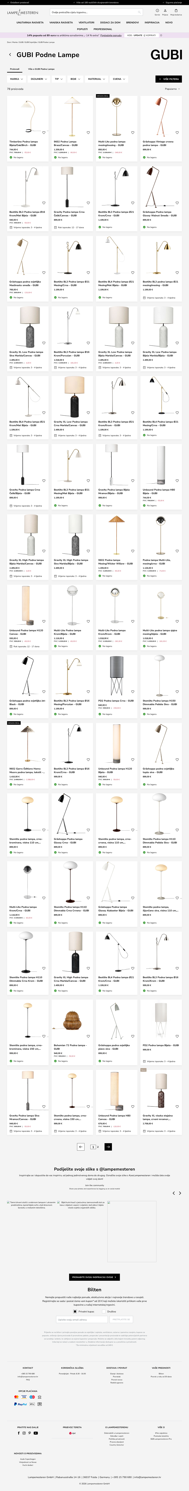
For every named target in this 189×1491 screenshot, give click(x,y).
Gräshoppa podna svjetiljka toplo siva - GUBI (158, 770)
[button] (44, 133)
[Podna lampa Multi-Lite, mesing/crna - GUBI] (161, 547)
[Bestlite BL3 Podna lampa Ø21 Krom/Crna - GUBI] (116, 198)
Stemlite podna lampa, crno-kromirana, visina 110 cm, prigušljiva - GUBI (26, 840)
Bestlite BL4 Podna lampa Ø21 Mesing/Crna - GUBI (160, 423)
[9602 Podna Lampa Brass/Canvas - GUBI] (72, 128)
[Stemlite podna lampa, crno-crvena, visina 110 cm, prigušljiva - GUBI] (116, 825)
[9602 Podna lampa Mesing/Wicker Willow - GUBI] (116, 547)
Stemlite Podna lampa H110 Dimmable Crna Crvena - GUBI (71, 908)
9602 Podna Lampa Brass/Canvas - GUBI (66, 143)
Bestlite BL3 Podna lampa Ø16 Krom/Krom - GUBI (160, 979)
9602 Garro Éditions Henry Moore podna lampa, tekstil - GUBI (26, 770)
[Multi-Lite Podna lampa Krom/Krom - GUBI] (116, 617)
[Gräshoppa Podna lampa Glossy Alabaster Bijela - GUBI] (116, 894)
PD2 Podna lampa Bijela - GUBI (161, 1045)
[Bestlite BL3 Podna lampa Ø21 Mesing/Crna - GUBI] (72, 269)
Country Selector (117, 1445)
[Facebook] (19, 1433)
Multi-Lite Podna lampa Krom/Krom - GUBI (112, 632)
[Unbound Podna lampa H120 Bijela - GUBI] (116, 756)
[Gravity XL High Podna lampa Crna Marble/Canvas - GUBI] (72, 963)
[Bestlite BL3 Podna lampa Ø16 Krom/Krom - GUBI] (161, 963)
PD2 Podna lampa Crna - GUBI (116, 700)
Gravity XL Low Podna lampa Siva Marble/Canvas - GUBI (26, 353)
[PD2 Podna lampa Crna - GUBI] (116, 686)
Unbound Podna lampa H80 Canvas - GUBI (114, 1117)
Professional (103, 29)
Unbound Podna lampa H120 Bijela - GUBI (115, 770)
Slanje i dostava (116, 1373)
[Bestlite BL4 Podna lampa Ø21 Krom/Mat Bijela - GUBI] (28, 407)
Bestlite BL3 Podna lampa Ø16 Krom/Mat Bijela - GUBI (27, 213)
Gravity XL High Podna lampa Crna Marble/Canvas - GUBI (71, 979)
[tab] (16, 79)
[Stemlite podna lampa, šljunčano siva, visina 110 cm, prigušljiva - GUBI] (161, 894)
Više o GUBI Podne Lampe (41, 69)
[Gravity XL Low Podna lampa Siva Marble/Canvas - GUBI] (28, 338)
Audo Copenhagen (28, 1459)
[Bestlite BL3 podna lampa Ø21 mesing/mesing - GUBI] (161, 269)
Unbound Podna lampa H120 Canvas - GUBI (26, 632)
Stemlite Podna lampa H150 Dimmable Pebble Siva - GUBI (160, 702)
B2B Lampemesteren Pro (161, 1439)
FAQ (28, 1379)
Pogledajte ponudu (111, 35)
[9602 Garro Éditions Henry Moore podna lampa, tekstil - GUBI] (28, 756)
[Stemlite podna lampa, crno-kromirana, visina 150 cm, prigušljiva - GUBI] (28, 1032)
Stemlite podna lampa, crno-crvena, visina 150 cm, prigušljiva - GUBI (70, 1117)
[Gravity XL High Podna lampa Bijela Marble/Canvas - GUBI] (28, 547)
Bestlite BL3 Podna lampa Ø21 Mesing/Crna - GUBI (71, 283)
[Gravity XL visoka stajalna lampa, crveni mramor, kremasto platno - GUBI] (161, 1102)
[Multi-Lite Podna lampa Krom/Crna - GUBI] (28, 894)
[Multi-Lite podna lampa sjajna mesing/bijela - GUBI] (161, 617)
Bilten (161, 1373)
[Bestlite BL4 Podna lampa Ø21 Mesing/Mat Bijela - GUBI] (116, 269)
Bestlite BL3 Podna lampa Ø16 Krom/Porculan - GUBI (71, 353)
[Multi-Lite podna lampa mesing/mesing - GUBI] (116, 128)
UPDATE (141, 35)
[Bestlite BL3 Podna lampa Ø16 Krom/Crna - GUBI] (72, 756)
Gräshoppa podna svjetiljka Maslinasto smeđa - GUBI (25, 283)
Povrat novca (116, 1379)
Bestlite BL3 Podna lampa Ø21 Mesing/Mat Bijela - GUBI (71, 491)
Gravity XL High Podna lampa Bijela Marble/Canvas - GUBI (26, 561)
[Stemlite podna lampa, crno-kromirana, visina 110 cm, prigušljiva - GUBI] (28, 825)
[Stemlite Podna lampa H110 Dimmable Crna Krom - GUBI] (28, 963)
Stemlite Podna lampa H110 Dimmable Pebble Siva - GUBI (160, 840)
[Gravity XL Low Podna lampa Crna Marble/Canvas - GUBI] (72, 407)
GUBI (21, 42)
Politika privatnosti (117, 1439)
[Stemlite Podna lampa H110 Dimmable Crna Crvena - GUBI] (72, 894)
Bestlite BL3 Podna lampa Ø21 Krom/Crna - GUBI (116, 213)
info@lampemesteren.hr (28, 1376)
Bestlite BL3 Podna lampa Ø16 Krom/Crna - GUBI (71, 770)
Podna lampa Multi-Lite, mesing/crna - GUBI (157, 561)
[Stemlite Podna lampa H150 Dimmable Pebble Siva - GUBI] (161, 686)
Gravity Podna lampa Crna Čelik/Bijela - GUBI (24, 491)
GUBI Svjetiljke (31, 42)
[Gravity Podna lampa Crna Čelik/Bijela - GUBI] (28, 477)
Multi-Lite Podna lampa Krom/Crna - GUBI (23, 908)
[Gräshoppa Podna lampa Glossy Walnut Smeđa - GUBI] (161, 198)
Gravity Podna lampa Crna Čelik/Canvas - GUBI (69, 213)
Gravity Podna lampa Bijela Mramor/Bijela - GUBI (114, 491)
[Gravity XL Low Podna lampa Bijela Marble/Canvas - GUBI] (116, 338)
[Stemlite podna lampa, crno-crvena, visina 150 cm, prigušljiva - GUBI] (72, 1102)
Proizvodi (14, 69)
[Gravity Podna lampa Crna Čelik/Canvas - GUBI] (72, 198)
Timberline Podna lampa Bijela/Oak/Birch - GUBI (23, 143)
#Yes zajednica (161, 1433)
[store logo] (22, 12)
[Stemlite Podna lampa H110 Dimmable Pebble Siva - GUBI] (161, 825)
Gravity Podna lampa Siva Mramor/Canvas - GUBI (24, 1117)
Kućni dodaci (28, 1465)
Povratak (116, 1376)
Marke (15, 42)
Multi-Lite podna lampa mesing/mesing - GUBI (111, 143)
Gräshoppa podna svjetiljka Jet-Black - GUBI (27, 702)
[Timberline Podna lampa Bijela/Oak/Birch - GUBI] (28, 128)
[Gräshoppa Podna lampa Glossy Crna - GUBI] (72, 825)
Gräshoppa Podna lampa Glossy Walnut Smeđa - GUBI (160, 213)
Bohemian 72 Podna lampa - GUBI (70, 1047)
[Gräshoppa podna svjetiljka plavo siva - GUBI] (116, 1032)
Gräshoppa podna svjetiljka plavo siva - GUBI (114, 1047)
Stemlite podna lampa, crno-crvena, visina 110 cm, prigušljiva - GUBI (114, 840)
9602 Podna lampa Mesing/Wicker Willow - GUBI (115, 561)
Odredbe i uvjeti (116, 1436)
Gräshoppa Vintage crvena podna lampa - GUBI (158, 143)
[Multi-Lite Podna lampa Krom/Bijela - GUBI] (72, 617)
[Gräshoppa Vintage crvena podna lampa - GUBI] (161, 128)
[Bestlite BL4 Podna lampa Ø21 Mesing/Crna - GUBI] (161, 407)
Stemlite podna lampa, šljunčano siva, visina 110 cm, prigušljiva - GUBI (160, 908)
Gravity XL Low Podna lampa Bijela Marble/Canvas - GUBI (115, 353)
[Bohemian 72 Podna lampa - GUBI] (72, 1032)
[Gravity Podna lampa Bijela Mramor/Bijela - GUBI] (116, 477)
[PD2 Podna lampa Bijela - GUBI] (161, 1032)
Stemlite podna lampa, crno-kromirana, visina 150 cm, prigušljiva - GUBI (26, 1047)
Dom (9, 42)
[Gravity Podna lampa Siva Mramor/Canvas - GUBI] (28, 1102)
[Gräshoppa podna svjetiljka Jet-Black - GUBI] (28, 686)
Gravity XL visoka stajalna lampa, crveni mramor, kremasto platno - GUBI (158, 1117)
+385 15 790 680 (28, 1373)
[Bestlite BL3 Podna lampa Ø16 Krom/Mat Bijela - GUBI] (28, 198)
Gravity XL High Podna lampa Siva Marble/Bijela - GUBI (71, 561)
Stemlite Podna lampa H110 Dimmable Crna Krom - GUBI (26, 979)
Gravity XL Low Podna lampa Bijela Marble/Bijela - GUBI (159, 353)
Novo (169, 22)
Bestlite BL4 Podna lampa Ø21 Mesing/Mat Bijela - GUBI (116, 283)
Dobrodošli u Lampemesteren (116, 1433)
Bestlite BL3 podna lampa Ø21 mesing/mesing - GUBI (160, 283)
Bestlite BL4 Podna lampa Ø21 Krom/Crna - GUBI (116, 979)
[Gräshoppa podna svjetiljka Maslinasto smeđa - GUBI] (28, 269)
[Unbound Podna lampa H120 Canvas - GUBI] (28, 617)
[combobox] (96, 12)
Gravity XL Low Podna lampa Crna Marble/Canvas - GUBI (71, 423)
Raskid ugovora (116, 1382)
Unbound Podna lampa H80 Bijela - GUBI (159, 491)
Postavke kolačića (161, 1436)
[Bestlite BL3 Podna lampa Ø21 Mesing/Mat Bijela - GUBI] (72, 477)
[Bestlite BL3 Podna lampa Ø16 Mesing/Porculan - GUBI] (72, 686)
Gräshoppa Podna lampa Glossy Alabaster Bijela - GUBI (115, 908)
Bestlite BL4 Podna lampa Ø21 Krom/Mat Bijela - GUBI (27, 423)
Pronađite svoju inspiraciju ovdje (92, 1277)
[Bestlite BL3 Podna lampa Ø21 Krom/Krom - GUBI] (116, 407)
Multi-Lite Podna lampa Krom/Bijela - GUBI (67, 632)
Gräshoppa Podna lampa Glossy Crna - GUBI (68, 840)
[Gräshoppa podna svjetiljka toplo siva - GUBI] (161, 756)
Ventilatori (86, 22)
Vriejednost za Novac (28, 1462)
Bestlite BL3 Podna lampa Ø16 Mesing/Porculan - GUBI (71, 702)
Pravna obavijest (117, 1442)
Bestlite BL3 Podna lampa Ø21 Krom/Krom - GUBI (116, 423)
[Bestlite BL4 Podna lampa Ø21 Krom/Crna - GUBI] (116, 963)
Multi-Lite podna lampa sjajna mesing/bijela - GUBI (160, 632)
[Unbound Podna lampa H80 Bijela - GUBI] (161, 477)
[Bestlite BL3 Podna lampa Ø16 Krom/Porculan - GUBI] (72, 338)
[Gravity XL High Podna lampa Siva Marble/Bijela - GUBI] (72, 547)
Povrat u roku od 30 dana (161, 1376)
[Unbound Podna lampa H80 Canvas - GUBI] (116, 1102)
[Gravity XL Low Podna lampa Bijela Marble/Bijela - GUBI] (161, 338)
